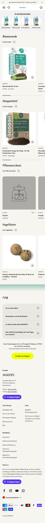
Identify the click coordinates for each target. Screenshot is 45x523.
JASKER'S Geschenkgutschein (31, 411)
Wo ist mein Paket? (8, 414)
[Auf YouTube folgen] (17, 490)
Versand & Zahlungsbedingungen (9, 450)
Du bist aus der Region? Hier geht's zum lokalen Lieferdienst (32, 418)
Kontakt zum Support (22, 356)
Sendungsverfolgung (9, 417)
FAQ (3, 425)
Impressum (6, 437)
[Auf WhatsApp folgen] (23, 490)
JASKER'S (5, 83)
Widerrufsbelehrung (8, 445)
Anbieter (4, 212)
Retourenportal (7, 421)
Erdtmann (5, 272)
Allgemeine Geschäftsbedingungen (9, 456)
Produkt (5, 215)
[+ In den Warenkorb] (32, 77)
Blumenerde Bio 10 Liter (10, 86)
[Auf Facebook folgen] (4, 490)
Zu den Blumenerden (22, 14)
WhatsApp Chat (7, 410)
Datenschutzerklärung (9, 441)
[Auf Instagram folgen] (10, 490)
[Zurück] (2, 2)
